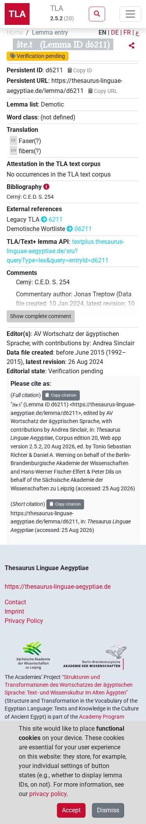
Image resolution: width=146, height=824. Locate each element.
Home (15, 32)
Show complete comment (40, 316)
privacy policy (48, 794)
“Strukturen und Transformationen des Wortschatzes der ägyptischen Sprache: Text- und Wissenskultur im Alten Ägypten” (69, 685)
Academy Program (101, 717)
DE (115, 32)
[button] (131, 45)
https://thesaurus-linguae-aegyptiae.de (58, 586)
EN (102, 32)
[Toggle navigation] (130, 14)
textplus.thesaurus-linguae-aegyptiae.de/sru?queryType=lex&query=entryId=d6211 (65, 251)
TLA (17, 14)
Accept (71, 810)
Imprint (14, 611)
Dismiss (108, 810)
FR (127, 32)
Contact (15, 602)
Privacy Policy (24, 621)
